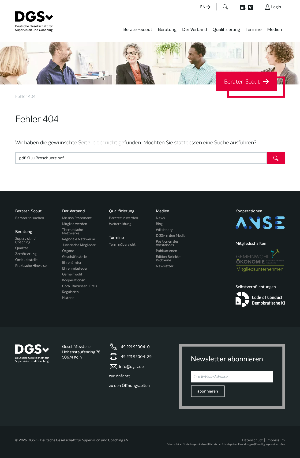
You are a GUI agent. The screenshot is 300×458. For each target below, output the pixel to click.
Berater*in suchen (29, 218)
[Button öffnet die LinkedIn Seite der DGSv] (240, 7)
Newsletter (164, 266)
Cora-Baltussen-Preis (79, 286)
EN (203, 7)
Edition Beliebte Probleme (168, 258)
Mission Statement (77, 218)
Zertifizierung (26, 254)
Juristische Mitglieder (79, 245)
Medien (274, 29)
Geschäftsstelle (74, 257)
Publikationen (166, 251)
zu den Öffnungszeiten (129, 385)
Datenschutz (252, 440)
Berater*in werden (123, 218)
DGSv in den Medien (172, 235)
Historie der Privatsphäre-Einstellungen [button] (231, 444)
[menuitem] (137, 32)
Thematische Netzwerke (72, 231)
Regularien (70, 292)
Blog (159, 224)
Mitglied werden (74, 224)
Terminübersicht (122, 244)
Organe (68, 251)
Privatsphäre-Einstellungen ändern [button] (186, 444)
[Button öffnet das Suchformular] (225, 7)
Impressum (275, 440)
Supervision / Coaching (25, 240)
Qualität (21, 248)
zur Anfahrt (119, 376)
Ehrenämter (72, 262)
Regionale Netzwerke (78, 239)
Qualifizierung (226, 29)
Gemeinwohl (72, 274)
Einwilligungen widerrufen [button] (270, 444)
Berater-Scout (137, 29)
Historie (68, 298)
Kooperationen (73, 280)
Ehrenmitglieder (75, 268)
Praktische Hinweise (31, 265)
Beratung (167, 29)
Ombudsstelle (26, 260)
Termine (254, 29)
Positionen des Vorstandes (167, 243)
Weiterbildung (120, 224)
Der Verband (194, 29)
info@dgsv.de (131, 366)
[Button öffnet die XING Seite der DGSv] (253, 7)
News (160, 218)
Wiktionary (164, 230)
